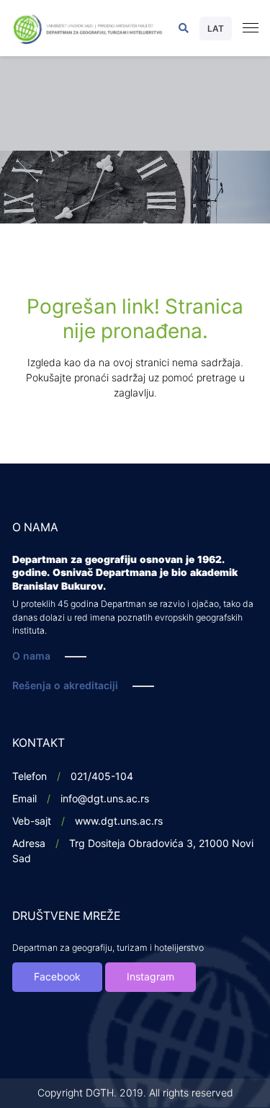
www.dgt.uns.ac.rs (119, 821)
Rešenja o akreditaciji (65, 686)
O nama (31, 656)
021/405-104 (102, 777)
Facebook (57, 977)
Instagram (150, 977)
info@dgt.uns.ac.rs (104, 799)
